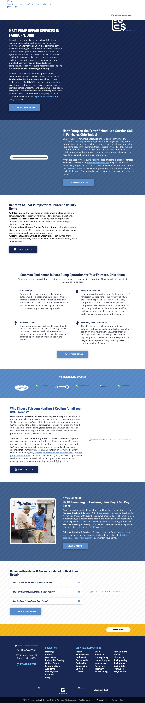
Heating (11, 23)
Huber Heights (102, 660)
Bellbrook (81, 657)
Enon (97, 651)
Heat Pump (38, 23)
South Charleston (119, 656)
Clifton (79, 668)
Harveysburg (101, 657)
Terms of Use (117, 700)
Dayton (79, 671)
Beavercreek (82, 654)
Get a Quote (24, 249)
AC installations (51, 452)
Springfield (119, 665)
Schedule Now (26, 107)
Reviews (49, 674)
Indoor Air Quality (54, 660)
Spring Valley (120, 660)
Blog (47, 677)
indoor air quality (83, 537)
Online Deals (52, 663)
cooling (33, 43)
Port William (120, 651)
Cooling (24, 23)
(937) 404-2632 (12, 7)
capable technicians (44, 96)
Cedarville (81, 663)
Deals (78, 23)
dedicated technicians (98, 162)
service (32, 449)
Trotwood (119, 668)
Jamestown (100, 663)
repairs (38, 452)
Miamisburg (101, 671)
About (68, 23)
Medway (99, 668)
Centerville (81, 665)
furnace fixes (67, 452)
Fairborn (99, 654)
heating (46, 43)
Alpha (79, 651)
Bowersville (82, 660)
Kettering (100, 665)
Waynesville (120, 671)
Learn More (75, 545)
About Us (50, 668)
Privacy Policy (103, 700)
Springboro (120, 663)
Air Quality (54, 23)
